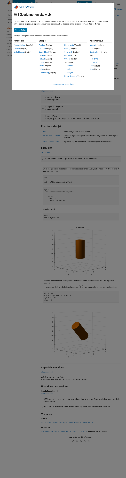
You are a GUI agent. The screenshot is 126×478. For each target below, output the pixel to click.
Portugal (67, 55)
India (91, 49)
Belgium (42, 45)
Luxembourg (44, 73)
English (69, 69)
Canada (17, 49)
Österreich (68, 52)
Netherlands (69, 45)
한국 (91, 69)
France (41, 62)
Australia (93, 45)
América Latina (19, 45)
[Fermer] (111, 7)
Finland (42, 59)
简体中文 (95, 59)
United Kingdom (70, 76)
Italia (41, 69)
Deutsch (69, 66)
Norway (67, 49)
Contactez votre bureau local (63, 84)
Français (69, 73)
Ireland (41, 66)
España (42, 55)
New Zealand (95, 52)
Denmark (42, 49)
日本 (91, 66)
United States (19, 52)
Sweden (67, 59)
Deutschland (44, 52)
